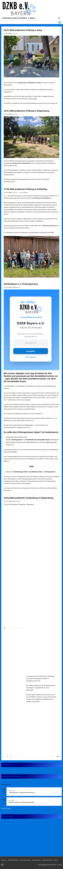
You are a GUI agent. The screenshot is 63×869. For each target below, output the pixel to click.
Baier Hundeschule (49, 225)
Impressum (4, 860)
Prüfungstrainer (8, 764)
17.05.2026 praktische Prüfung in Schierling (25, 189)
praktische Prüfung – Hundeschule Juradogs (21, 802)
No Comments (24, 192)
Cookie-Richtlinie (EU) (13, 860)
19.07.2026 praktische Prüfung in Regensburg (26, 111)
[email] (2, 865)
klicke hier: (30, 472)
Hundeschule (38, 198)
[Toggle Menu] (59, 22)
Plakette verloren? (8, 816)
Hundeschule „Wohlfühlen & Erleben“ (30, 82)
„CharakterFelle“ (39, 687)
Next (58, 756)
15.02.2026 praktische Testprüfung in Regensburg (28, 498)
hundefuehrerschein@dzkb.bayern (38, 439)
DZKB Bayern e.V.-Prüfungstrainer (21, 284)
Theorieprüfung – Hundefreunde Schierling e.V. (22, 792)
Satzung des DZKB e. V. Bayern (50, 860)
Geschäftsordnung (36, 860)
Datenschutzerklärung (25, 860)
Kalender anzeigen (6, 808)
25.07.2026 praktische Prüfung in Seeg (23, 30)
